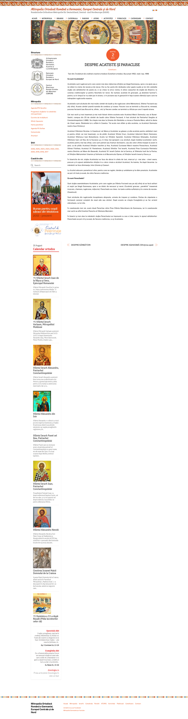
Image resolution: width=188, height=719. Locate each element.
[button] (34, 32)
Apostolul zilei (52, 630)
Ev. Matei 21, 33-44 (52, 665)
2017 (46, 152)
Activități (108, 18)
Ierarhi (60, 18)
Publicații (121, 18)
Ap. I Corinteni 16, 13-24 (50, 645)
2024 (43, 149)
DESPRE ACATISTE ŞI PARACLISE (112, 64)
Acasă (34, 18)
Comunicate (35, 132)
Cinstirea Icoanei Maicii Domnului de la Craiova (44, 571)
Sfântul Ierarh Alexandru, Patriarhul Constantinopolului (46, 370)
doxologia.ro (53, 670)
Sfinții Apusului (37, 121)
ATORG (96, 18)
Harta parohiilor (37, 125)
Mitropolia (47, 18)
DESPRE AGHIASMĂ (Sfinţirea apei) (137, 245)
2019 (37, 152)
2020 (33, 152)
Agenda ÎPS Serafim (38, 108)
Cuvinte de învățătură (39, 117)
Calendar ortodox (44, 249)
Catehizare (136, 18)
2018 (42, 152)
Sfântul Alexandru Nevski (46, 529)
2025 (38, 149)
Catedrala (73, 18)
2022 (52, 149)
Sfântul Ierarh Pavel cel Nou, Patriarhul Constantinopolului (45, 438)
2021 (57, 149)
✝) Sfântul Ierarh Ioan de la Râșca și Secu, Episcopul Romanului (46, 280)
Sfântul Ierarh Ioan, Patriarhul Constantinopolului (43, 486)
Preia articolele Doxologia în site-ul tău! (46, 674)
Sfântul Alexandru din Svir (44, 415)
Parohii (85, 18)
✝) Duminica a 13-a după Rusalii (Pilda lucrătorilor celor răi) (45, 619)
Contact (149, 18)
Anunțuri (34, 136)
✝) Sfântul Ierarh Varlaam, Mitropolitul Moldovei (43, 324)
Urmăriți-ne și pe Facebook (72, 708)
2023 (47, 149)
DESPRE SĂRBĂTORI (81, 245)
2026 (33, 149)
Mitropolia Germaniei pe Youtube (74, 710)
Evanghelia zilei (52, 650)
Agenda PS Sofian (38, 128)
